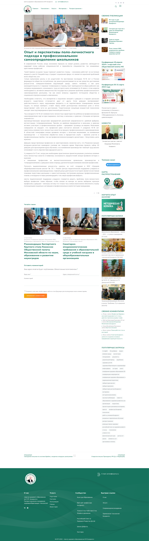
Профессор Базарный (115, 409)
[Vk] (116, 2)
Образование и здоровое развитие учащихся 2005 (117, 400)
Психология (106, 412)
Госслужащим (54, 501)
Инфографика (106, 368)
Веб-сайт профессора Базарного (84, 504)
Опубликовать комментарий (35, 295)
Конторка (80, 532)
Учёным (52, 504)
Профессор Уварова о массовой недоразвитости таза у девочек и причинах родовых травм (113, 316)
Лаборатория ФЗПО (108, 386)
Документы (27, 239)
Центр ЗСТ (121, 436)
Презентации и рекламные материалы (114, 406)
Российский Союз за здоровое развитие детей (116, 427)
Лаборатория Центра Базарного (112, 389)
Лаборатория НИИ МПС (109, 383)
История (115, 368)
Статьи (105, 430)
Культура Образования (85, 497)
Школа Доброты (82, 526)
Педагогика (115, 403)
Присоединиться (114, 164)
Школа (57, 241)
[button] (124, 123)
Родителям (53, 496)
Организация (50, 241)
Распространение (75, 8)
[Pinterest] (118, 2)
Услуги (53, 8)
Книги (121, 368)
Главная (35, 8)
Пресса (105, 409)
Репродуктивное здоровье (110, 424)
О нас (104, 497)
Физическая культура (109, 436)
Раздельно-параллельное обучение (113, 418)
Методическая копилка (109, 395)
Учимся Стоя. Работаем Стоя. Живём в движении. (87, 512)
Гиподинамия (106, 357)
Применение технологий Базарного (111, 515)
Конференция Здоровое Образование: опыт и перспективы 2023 (121, 377)
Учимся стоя (106, 433)
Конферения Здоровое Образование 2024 (43, 239)
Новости (43, 241)
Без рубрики (113, 351)
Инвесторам (54, 507)
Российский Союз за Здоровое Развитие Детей (86, 520)
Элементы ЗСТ (112, 439)
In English (105, 351)
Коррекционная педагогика (110, 380)
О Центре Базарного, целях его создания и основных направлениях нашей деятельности (112, 336)
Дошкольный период (108, 360)
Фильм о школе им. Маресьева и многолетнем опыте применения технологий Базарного (113, 255)
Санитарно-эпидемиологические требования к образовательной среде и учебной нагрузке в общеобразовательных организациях (81, 251)
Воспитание (117, 354)
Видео (121, 351)
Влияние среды (107, 354)
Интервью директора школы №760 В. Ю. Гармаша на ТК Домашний (111, 280)
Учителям (53, 499)
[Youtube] (121, 2)
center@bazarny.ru (62, 1)
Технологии (45, 8)
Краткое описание (111, 327)
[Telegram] (123, 2)
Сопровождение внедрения (112, 508)
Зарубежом (120, 360)
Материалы (62, 8)
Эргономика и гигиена (109, 441)
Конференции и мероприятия (32, 241)
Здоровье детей (67, 239)
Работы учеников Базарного (111, 415)
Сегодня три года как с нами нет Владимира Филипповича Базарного (112, 143)
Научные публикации (109, 398)
